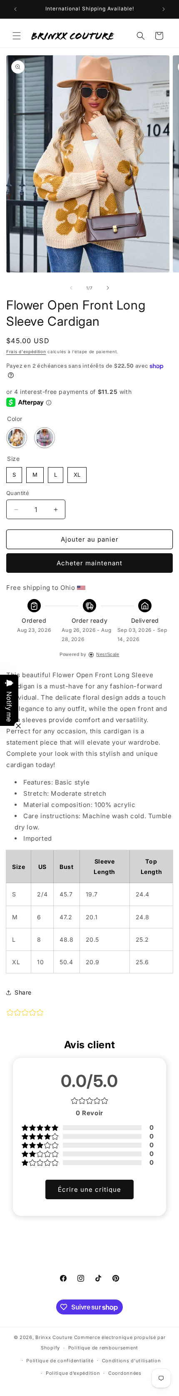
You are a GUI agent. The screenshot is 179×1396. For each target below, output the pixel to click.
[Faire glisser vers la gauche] (71, 288)
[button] (16, 36)
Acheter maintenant (89, 563)
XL (77, 472)
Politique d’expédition (73, 1373)
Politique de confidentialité (60, 1361)
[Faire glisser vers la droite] (108, 288)
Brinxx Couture (53, 1337)
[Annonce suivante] (163, 9)
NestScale (107, 654)
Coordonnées (125, 1373)
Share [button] (23, 992)
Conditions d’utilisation (131, 1361)
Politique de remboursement (103, 1348)
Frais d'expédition (26, 351)
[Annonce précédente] (15, 9)
